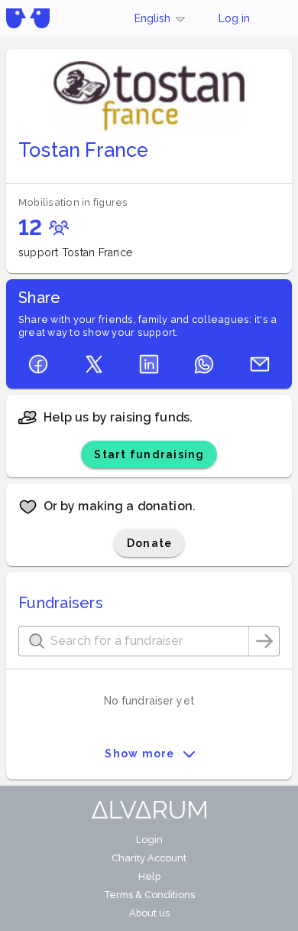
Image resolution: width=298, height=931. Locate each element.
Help (149, 876)
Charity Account (149, 858)
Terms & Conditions (149, 894)
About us (149, 913)
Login (149, 839)
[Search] (264, 641)
